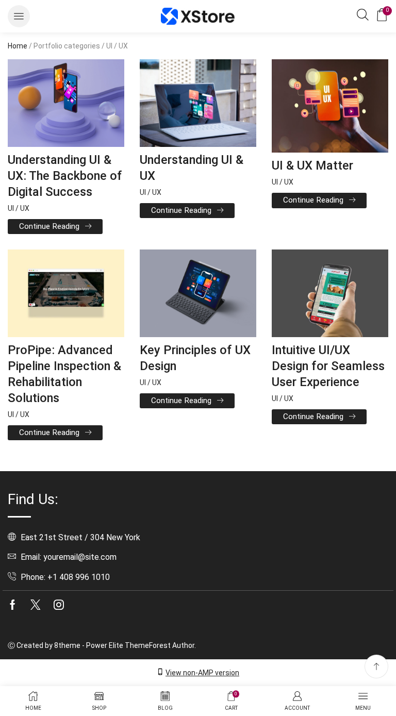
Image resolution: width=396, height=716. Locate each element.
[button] (19, 16)
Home (17, 46)
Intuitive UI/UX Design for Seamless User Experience (328, 366)
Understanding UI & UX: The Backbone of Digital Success (65, 176)
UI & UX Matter (312, 165)
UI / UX (18, 208)
